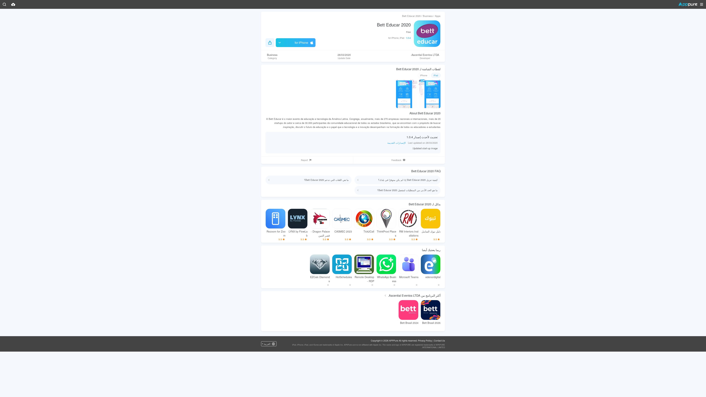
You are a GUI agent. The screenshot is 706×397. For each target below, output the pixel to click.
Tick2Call (368, 231)
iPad (436, 75)
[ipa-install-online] (13, 4)
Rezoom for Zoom (276, 233)
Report (304, 160)
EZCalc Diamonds (320, 279)
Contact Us (439, 340)
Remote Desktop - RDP (364, 279)
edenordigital (433, 277)
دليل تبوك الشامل (431, 231)
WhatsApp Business (386, 279)
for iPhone (301, 42)
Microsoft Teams (408, 277)
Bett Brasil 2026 (431, 323)
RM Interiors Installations (408, 233)
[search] (4, 4)
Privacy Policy (425, 340)
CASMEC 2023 (343, 231)
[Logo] (688, 4)
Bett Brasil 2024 (409, 323)
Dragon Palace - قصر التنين (320, 233)
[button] (701, 4)
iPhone (423, 75)
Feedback (396, 160)
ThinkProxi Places (386, 233)
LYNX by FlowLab (298, 233)
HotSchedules (344, 277)
